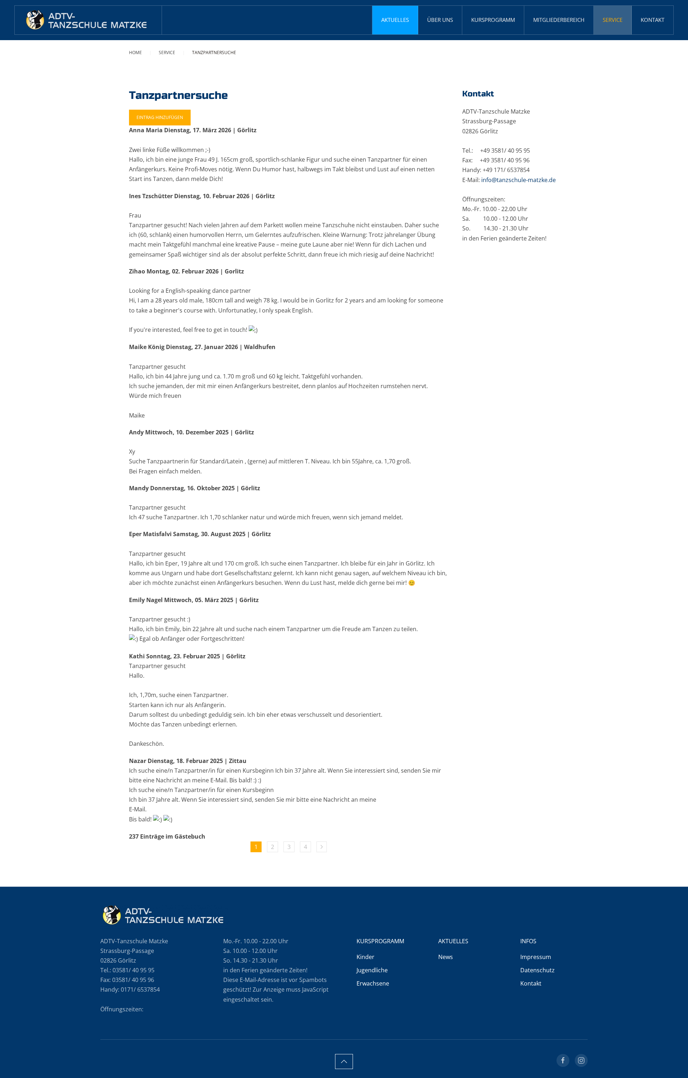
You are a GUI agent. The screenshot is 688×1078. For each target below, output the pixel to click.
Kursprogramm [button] (493, 19)
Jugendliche (372, 970)
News (445, 957)
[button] (344, 1061)
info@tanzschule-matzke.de (518, 180)
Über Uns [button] (440, 19)
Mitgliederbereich (558, 19)
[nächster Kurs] (321, 846)
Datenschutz (537, 970)
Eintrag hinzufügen (160, 117)
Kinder (365, 957)
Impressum (535, 957)
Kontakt (652, 19)
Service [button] (612, 19)
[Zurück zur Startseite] (88, 20)
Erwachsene (373, 983)
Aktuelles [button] (395, 19)
